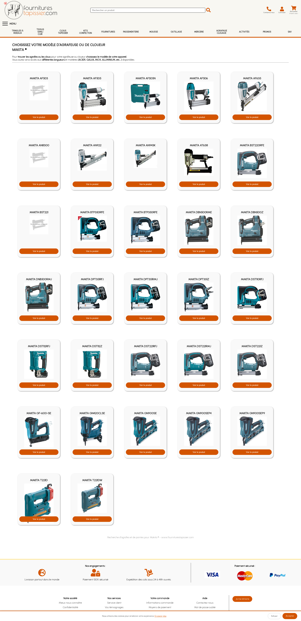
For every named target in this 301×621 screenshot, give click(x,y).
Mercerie (199, 32)
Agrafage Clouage (221, 31)
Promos (267, 32)
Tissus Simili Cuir (40, 31)
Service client (114, 602)
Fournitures (108, 32)
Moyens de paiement (160, 607)
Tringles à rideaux (17, 31)
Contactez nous (204, 602)
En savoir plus (160, 616)
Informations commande (159, 602)
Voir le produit (39, 117)
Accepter (290, 616)
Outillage (176, 32)
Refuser (274, 616)
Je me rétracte (242, 599)
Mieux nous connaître (70, 602)
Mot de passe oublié (204, 607)
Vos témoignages (114, 607)
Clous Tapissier (63, 31)
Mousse (153, 32)
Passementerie (131, 32)
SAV (290, 32)
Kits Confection (85, 31)
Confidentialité (70, 607)
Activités (244, 32)
